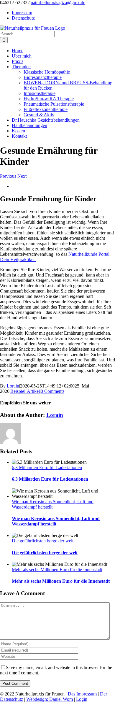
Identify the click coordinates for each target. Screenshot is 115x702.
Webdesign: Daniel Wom (49, 699)
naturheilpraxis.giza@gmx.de (58, 2)
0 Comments (52, 391)
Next (22, 176)
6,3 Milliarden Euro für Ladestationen (47, 467)
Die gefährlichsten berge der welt (42, 540)
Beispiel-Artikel (25, 391)
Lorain (13, 385)
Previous (8, 176)
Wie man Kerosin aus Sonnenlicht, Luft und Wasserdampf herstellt (56, 521)
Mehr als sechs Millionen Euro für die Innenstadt (57, 569)
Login (81, 699)
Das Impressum (82, 693)
